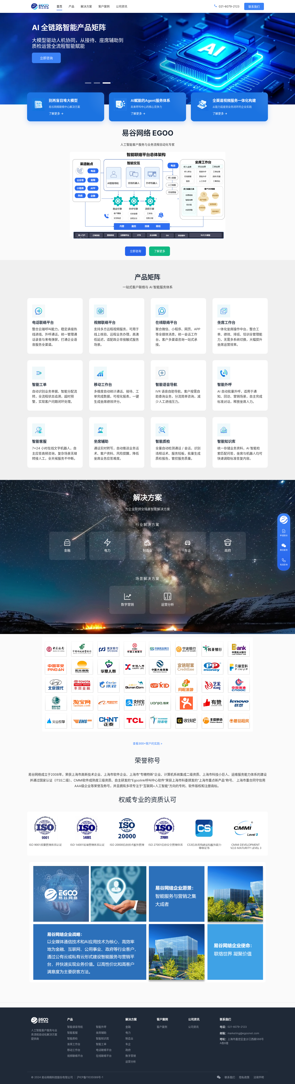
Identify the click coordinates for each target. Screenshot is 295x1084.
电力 (128, 1032)
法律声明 (258, 1077)
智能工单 (101, 1044)
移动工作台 (73, 1049)
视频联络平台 (75, 1055)
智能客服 (72, 1032)
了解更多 (159, 251)
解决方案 (86, 6)
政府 (128, 1049)
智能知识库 (102, 1038)
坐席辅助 (101, 1032)
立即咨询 (46, 58)
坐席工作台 (73, 1044)
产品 (71, 6)
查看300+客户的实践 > (147, 743)
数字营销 (130, 1055)
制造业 (129, 1038)
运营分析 (130, 1061)
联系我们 (254, 6)
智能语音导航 (75, 1026)
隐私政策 (244, 1077)
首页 (59, 6)
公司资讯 (121, 6)
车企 (128, 1044)
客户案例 (104, 6)
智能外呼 (101, 1026)
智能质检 (72, 1038)
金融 (128, 1026)
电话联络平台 (104, 1049)
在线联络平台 (104, 1055)
